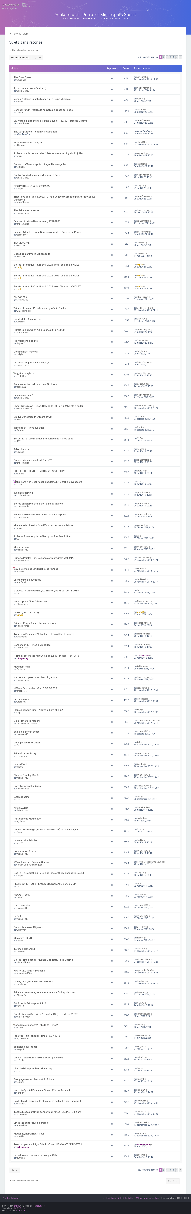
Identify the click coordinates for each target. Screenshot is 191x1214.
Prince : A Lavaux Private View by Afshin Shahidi (40, 308)
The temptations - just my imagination (35, 131)
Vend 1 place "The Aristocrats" (31, 601)
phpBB (17, 1206)
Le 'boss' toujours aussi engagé (31, 362)
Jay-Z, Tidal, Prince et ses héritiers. (33, 981)
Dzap (19, 484)
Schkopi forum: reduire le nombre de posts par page (43, 109)
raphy (19, 267)
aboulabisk (22, 1125)
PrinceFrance (23, 213)
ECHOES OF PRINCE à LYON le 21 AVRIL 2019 (39, 471)
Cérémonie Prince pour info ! (30, 1003)
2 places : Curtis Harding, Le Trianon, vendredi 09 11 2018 (46, 590)
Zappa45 (21, 343)
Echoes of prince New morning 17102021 (37, 221)
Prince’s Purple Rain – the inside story (35, 623)
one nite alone (21, 699)
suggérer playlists (24, 373)
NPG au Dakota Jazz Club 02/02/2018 (35, 688)
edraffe (20, 1136)
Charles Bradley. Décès (26, 775)
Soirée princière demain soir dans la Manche (38, 503)
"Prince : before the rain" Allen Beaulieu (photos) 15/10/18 (46, 655)
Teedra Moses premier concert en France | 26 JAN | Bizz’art (47, 1111)
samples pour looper (25, 1046)
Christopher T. (23, 604)
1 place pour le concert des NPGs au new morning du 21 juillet (48, 153)
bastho (20, 112)
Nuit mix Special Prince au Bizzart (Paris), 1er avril (42, 1090)
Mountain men (22, 666)
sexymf (20, 1049)
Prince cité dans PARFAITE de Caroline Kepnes (40, 514)
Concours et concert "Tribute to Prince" (36, 1024)
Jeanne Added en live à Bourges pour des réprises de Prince (47, 232)
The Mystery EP (22, 242)
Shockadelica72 (24, 408)
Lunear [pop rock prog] (27, 612)
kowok (20, 1027)
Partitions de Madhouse (27, 818)
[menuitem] (25, 4)
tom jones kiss (22, 905)
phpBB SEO (21, 1210)
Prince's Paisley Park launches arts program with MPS (44, 557)
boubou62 (21, 387)
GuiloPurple (22, 647)
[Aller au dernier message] (147, 77)
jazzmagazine (21, 796)
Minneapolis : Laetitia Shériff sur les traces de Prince (43, 525)
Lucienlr (20, 1082)
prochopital (22, 637)
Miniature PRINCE (23, 938)
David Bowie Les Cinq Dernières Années (36, 568)
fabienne (21, 669)
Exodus (20, 430)
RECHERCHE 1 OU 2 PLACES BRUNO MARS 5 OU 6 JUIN (45, 883)
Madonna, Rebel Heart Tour (29, 1133)
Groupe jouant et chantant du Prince (34, 1079)
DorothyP (21, 930)
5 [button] (173, 57)
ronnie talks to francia (27, 723)
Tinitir (19, 419)
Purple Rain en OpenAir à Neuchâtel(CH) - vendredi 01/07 (46, 1014)
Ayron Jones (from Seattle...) (30, 88)
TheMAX (21, 145)
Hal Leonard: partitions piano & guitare (35, 677)
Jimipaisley (22, 658)
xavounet (21, 80)
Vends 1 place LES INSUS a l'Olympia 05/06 (38, 1057)
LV (18, 539)
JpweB (20, 615)
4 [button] (170, 57)
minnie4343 (22, 550)
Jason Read (20, 764)
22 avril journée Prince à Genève (31, 862)
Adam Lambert (22, 449)
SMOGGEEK (20, 297)
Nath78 (20, 1006)
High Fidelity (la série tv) (27, 319)
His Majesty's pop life (26, 340)
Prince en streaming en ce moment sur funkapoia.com (44, 992)
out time (21, 1158)
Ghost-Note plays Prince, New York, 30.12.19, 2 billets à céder (48, 405)
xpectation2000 (24, 973)
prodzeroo (22, 691)
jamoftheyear (23, 123)
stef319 (20, 473)
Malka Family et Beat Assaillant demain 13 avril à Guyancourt (48, 481)
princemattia (23, 224)
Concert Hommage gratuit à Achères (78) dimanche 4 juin (46, 829)
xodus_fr (21, 156)
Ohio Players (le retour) (27, 720)
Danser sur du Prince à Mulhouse (32, 644)
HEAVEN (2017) (22, 894)
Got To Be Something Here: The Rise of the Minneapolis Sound (49, 872)
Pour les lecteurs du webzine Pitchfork (35, 384)
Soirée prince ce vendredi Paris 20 (33, 460)
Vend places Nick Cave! (27, 742)
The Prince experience (26, 210)
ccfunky (20, 1060)
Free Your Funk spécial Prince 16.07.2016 (37, 1035)
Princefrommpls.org (25, 753)
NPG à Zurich (21, 807)
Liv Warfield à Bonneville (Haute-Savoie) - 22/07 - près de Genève (50, 120)
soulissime (22, 1114)
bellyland (21, 354)
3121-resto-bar (24, 311)
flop (18, 712)
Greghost (21, 702)
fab (18, 745)
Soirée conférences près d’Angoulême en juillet (40, 164)
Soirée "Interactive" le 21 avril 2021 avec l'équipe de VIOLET (47, 264)
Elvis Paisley (22, 300)
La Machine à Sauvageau (27, 579)
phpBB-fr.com (19, 1208)
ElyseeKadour (23, 1038)
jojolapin (21, 167)
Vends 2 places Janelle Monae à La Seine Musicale (42, 99)
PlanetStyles (39, 1206)
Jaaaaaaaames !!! (23, 395)
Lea (18, 799)
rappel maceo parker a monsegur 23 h (35, 1155)
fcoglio (20, 940)
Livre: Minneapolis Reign (27, 786)
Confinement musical (26, 351)
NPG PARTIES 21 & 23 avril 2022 (32, 185)
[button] (180, 57)
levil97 (20, 843)
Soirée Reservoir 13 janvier (29, 927)
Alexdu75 (21, 995)
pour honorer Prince (25, 851)
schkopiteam (23, 1147)
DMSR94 (21, 322)
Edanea (20, 452)
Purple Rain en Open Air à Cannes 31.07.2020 (39, 329)
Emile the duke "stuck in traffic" (31, 1122)
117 (18, 441)
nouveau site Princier (25, 840)
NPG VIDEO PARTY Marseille (29, 970)
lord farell (21, 582)
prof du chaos (23, 495)
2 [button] (163, 57)
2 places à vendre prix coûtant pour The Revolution (42, 536)
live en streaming (23, 492)
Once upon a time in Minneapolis (32, 253)
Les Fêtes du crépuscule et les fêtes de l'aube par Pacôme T (47, 1101)
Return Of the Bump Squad (29, 865)
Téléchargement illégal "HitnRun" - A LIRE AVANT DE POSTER (48, 1144)
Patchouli (21, 984)
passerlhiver (22, 235)
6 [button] (176, 57)
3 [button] (167, 57)
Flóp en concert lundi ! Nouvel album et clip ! (38, 709)
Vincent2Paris (23, 962)
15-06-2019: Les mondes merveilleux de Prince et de (43, 438)
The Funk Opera (22, 77)
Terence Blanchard (24, 948)
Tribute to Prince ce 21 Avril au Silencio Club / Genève (44, 634)
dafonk (20, 897)
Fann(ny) (21, 1093)
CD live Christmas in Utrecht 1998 (33, 416)
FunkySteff (22, 376)
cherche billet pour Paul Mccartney (33, 1068)
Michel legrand (22, 547)
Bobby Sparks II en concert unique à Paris (37, 175)
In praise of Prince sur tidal (29, 427)
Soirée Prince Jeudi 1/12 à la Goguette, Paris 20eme (43, 959)
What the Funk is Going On (28, 142)
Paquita (20, 188)
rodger (20, 101)
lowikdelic (21, 1103)
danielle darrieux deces (27, 731)
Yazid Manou (23, 91)
